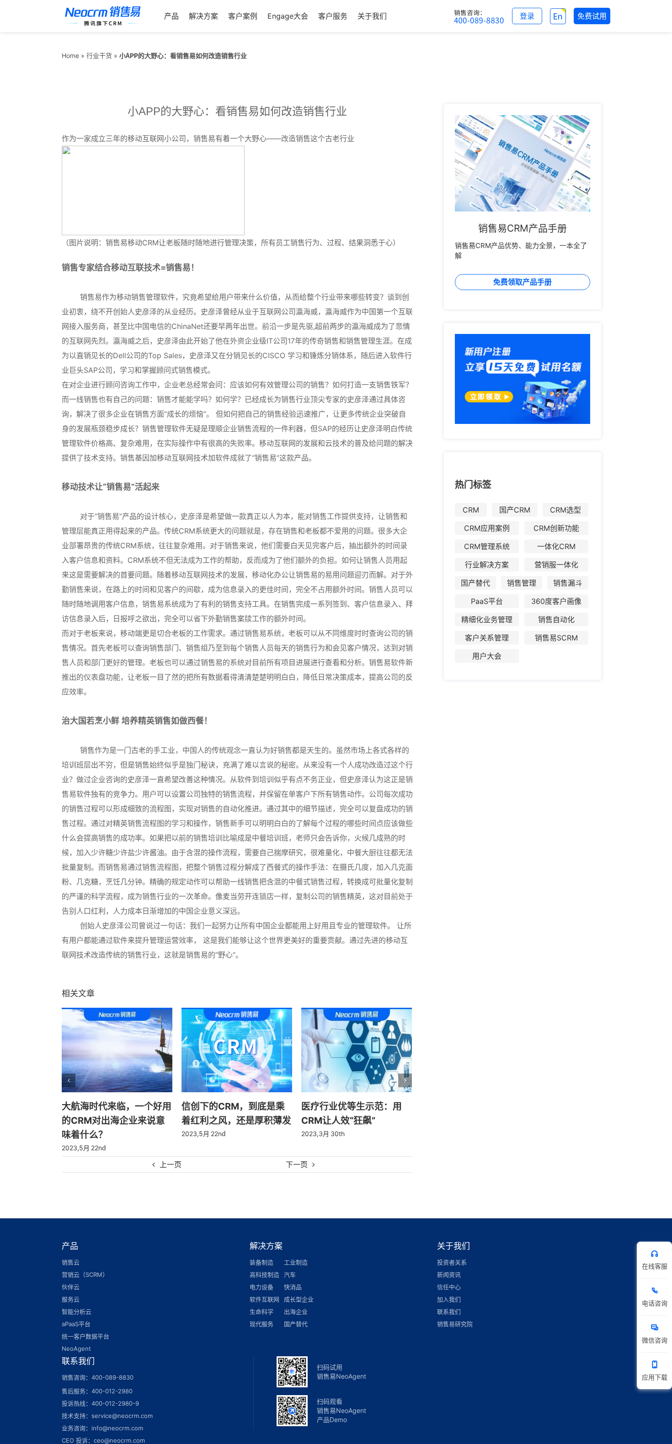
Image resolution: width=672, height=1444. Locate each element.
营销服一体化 (556, 564)
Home (70, 55)
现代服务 (261, 1309)
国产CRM (514, 509)
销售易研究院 (455, 1309)
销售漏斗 (567, 582)
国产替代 (475, 582)
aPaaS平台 (76, 1309)
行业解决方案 (487, 564)
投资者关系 (452, 1248)
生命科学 (261, 1297)
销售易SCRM (556, 637)
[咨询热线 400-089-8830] (479, 16)
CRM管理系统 (487, 546)
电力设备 (261, 1272)
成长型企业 (299, 1285)
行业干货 (99, 55)
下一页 (297, 1150)
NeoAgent (76, 1334)
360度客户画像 (556, 601)
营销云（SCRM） (85, 1260)
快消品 (293, 1272)
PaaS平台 (487, 601)
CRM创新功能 (556, 528)
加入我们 (449, 1285)
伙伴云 (71, 1272)
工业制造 (296, 1248)
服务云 (71, 1285)
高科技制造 (264, 1260)
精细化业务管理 (486, 619)
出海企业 (296, 1297)
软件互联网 (264, 1285)
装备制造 (261, 1248)
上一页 (170, 1150)
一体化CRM (556, 546)
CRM (471, 509)
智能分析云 (76, 1297)
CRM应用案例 (487, 528)
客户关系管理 (487, 637)
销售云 (71, 1248)
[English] (558, 16)
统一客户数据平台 (85, 1322)
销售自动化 (556, 619)
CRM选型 (565, 509)
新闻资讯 (449, 1260)
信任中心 (449, 1272)
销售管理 (521, 582)
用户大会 (486, 656)
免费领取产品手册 (522, 281)
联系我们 (449, 1297)
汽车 (290, 1260)
